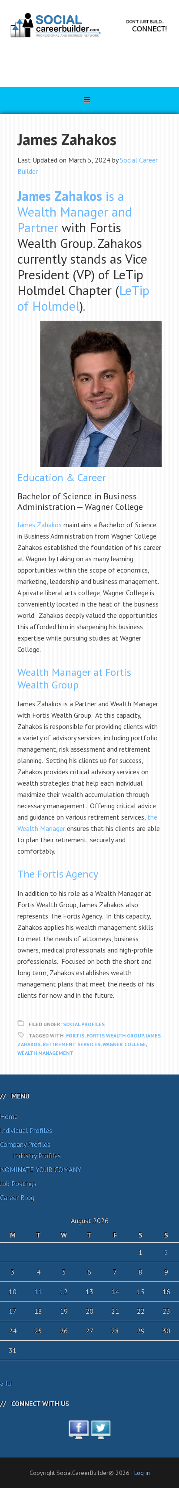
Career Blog (17, 1197)
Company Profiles (25, 1144)
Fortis (75, 1035)
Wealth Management (45, 1053)
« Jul (6, 1383)
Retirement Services (71, 1044)
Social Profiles (84, 1024)
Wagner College (124, 1044)
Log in (142, 1473)
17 (13, 1311)
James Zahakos (39, 524)
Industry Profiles (37, 1155)
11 (38, 1291)
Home (9, 1116)
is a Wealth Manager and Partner (74, 211)
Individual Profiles (26, 1130)
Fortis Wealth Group (114, 1035)
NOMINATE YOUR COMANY (40, 1169)
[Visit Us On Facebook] (78, 1434)
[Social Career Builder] (89, 62)
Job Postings (18, 1183)
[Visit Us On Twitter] (101, 1434)
